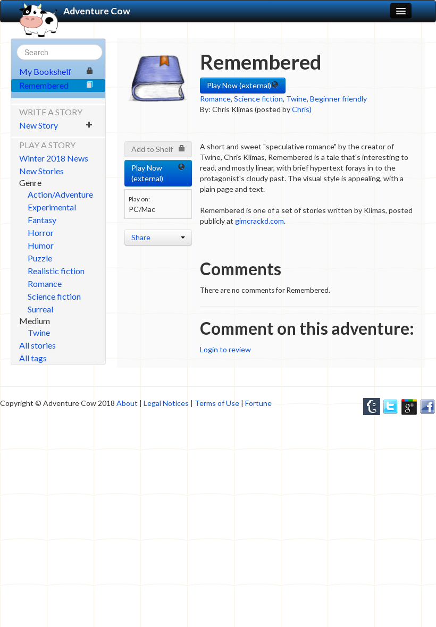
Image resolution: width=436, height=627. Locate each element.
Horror (41, 232)
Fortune (258, 403)
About (127, 403)
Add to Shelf (152, 149)
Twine (39, 332)
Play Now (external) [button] (239, 85)
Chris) (302, 109)
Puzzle (40, 258)
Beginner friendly (338, 98)
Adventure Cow (96, 10)
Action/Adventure (60, 194)
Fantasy (42, 220)
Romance (45, 283)
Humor (41, 245)
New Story (38, 125)
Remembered (44, 85)
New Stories (41, 171)
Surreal (40, 309)
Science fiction (54, 296)
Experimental (52, 207)
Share (140, 237)
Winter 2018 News (53, 158)
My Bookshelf (45, 71)
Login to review (225, 349)
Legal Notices (166, 403)
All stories (37, 345)
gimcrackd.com (259, 220)
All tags (33, 358)
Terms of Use (217, 403)
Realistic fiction (56, 271)
